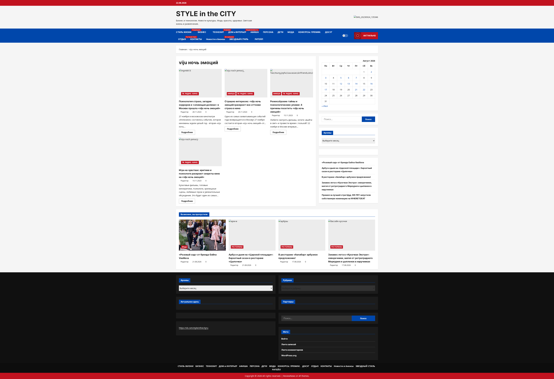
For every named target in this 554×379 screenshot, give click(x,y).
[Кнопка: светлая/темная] (345, 35)
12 (341, 83)
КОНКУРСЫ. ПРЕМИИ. (309, 32)
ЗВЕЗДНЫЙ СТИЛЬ (238, 39)
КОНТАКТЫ (196, 39)
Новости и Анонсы (216, 38)
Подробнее (188, 133)
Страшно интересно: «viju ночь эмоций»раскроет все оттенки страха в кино (243, 105)
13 (348, 83)
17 (326, 89)
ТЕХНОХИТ (219, 31)
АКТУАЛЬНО (369, 35)
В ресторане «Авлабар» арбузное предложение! (346, 177)
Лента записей (288, 344)
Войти (284, 338)
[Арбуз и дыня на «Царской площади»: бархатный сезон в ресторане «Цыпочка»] (252, 235)
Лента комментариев (292, 350)
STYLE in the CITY (206, 14)
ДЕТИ (280, 32)
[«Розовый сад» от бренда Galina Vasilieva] (202, 235)
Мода (184, 247)
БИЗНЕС (202, 32)
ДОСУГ (328, 32)
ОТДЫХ (183, 38)
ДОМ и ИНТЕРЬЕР (238, 31)
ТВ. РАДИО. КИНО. (190, 93)
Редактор (184, 112)
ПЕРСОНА (268, 32)
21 (356, 89)
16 (371, 83)
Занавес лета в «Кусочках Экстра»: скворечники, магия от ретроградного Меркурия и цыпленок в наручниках (347, 186)
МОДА (291, 32)
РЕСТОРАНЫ (237, 247)
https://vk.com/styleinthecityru (193, 328)
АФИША (254, 32)
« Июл (325, 106)
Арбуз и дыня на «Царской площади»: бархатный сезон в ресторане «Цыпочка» (251, 258)
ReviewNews (289, 376)
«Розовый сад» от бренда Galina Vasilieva (343, 162)
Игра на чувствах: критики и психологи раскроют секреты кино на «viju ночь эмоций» (199, 173)
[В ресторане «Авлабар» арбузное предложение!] (301, 235)
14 (356, 83)
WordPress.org (288, 355)
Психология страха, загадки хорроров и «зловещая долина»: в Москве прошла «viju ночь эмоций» (199, 105)
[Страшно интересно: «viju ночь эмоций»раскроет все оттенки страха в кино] (246, 83)
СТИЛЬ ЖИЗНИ (186, 31)
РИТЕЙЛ (259, 39)
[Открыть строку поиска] (351, 35)
